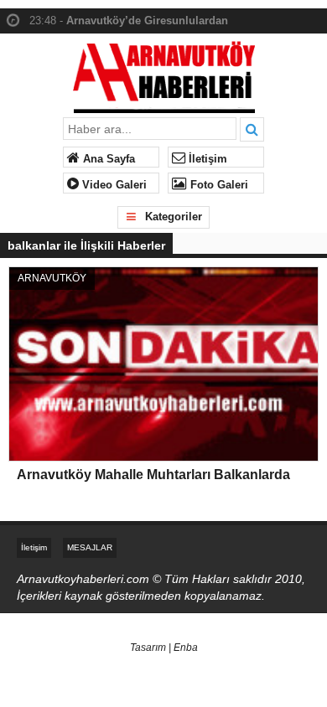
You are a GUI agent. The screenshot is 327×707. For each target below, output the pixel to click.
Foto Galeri (217, 185)
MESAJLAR (89, 547)
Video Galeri (113, 185)
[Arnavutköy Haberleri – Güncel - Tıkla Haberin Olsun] (164, 73)
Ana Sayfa (107, 159)
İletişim (206, 159)
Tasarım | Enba (164, 647)
